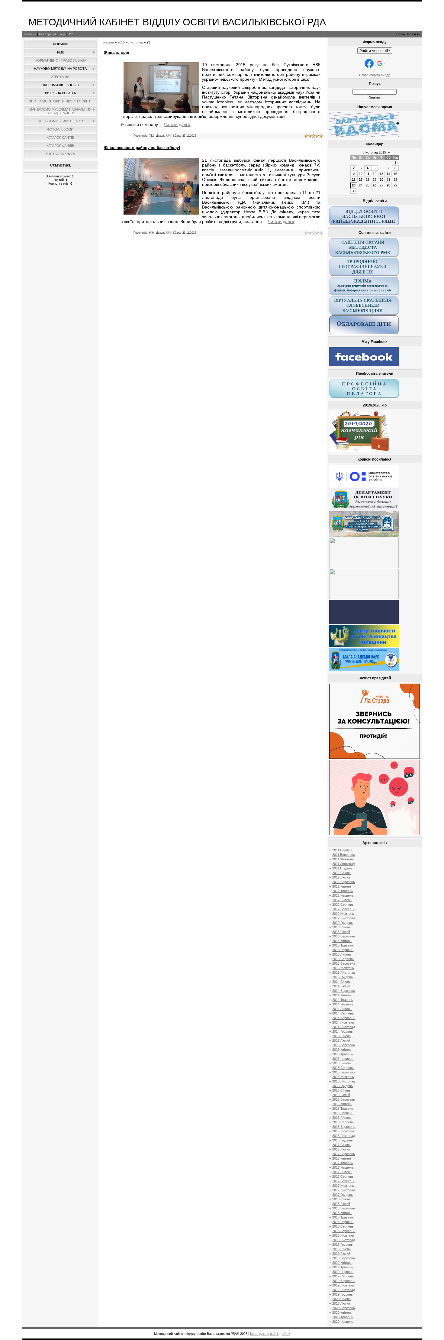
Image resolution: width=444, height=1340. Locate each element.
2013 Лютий (341, 932)
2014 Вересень (343, 1018)
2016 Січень (341, 1090)
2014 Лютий (341, 986)
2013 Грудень (342, 977)
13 (381, 174)
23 (354, 185)
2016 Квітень (342, 1104)
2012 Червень (342, 895)
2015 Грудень (342, 1086)
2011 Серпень (342, 850)
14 (388, 174)
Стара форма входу (374, 75)
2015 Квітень (342, 1049)
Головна (30, 34)
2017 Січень (341, 1145)
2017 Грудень (342, 1194)
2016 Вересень (343, 1126)
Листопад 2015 (374, 152)
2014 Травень (342, 1000)
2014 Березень (343, 990)
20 (381, 179)
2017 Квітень (342, 1158)
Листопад (135, 42)
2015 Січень (341, 1036)
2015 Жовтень (343, 1077)
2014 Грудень (342, 1031)
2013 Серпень (343, 959)
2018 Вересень (343, 1231)
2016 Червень (342, 1113)
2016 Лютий (341, 1095)
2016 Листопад (343, 1136)
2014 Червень (342, 1004)
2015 (121, 42)
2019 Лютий (341, 1253)
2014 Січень (341, 981)
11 (367, 174)
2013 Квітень (342, 941)
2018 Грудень (342, 1244)
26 (374, 185)
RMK (169, 135)
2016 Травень (342, 1108)
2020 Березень (343, 1308)
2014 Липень (342, 1009)
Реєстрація (47, 34)
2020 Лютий (341, 1303)
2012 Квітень (342, 886)
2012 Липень (342, 900)
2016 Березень (343, 1099)
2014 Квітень (342, 995)
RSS (71, 34)
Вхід (62, 34)
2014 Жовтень (343, 1022)
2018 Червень (342, 1222)
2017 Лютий (341, 1149)
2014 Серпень (343, 1013)
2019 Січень (341, 1249)
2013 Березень (343, 936)
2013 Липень (342, 954)
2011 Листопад (343, 864)
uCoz (286, 1333)
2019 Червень (342, 1272)
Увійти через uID (375, 50)
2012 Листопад (343, 918)
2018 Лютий (341, 1204)
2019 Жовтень (343, 1285)
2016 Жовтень (343, 1131)
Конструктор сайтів (264, 1333)
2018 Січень (341, 1199)
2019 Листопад (343, 1290)
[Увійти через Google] (379, 63)
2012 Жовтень (343, 913)
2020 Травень (342, 1317)
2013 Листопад (343, 972)
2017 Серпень (343, 1176)
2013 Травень (342, 945)
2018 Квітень (342, 1213)
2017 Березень (343, 1154)
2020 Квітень (342, 1312)
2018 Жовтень (343, 1235)
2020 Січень (341, 1299)
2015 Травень (342, 1054)
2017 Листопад (343, 1190)
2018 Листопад (343, 1240)
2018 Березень (343, 1208)
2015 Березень (343, 1045)
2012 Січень (341, 873)
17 (360, 179)
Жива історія (116, 52)
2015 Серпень (343, 1068)
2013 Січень (341, 927)
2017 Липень (342, 1172)
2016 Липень (342, 1117)
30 (354, 191)
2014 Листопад (343, 1027)
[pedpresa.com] (364, 623)
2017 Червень (342, 1167)
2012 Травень (342, 891)
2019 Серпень (343, 1276)
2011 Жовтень (343, 859)
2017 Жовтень (343, 1185)
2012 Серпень (343, 904)
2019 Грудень (342, 1294)
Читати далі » (177, 124)
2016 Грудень (342, 1140)
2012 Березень (343, 882)
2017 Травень (342, 1163)
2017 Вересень (343, 1181)
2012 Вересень (343, 909)
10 (360, 174)
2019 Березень (343, 1258)
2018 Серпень (343, 1226)
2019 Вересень (343, 1281)
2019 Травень (342, 1267)
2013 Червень (342, 950)
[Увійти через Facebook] (369, 63)
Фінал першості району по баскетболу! (142, 147)
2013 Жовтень (343, 968)
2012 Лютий (341, 877)
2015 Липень (342, 1063)
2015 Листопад (343, 1081)
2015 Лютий (341, 1040)
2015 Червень (342, 1058)
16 (354, 179)
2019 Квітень (342, 1262)
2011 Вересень (343, 854)
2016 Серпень (343, 1122)
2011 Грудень (342, 868)
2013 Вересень (343, 963)
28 (388, 185)
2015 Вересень (343, 1072)
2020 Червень (342, 1321)
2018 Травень (342, 1217)
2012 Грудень (342, 922)
